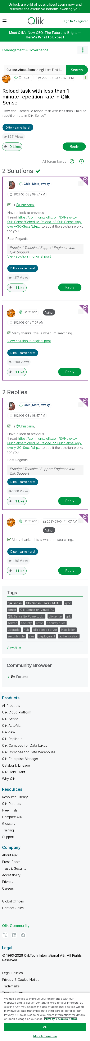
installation (68, 629)
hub (26, 629)
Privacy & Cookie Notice (20, 979)
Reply (74, 146)
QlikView (8, 732)
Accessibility (11, 875)
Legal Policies (12, 973)
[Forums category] (9, 676)
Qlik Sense (10, 719)
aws (31, 636)
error (39, 623)
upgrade (14, 629)
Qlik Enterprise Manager (20, 759)
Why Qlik (8, 779)
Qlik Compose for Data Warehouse (28, 752)
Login (62, 4)
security (26, 623)
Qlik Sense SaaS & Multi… (43, 603)
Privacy (7, 882)
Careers (8, 888)
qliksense (55, 616)
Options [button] (82, 50)
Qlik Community (16, 925)
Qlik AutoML (11, 725)
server (12, 623)
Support (8, 837)
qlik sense (15, 603)
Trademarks (11, 986)
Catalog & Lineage (16, 765)
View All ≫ (14, 647)
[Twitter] (5, 935)
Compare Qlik (12, 817)
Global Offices (13, 901)
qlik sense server (45, 629)
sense (12, 609)
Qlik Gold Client (13, 772)
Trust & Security (14, 868)
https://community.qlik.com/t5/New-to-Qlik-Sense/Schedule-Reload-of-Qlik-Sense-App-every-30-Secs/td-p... (44, 221)
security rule (16, 636)
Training (8, 830)
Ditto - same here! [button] (18, 127)
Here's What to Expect (45, 37)
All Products (11, 705)
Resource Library (15, 797)
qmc (68, 603)
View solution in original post (29, 256)
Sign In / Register (75, 21)
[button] (85, 77)
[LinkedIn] (14, 935)
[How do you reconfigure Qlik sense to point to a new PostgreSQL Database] (81, 161)
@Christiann (25, 205)
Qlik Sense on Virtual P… (37, 609)
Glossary (8, 823)
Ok (45, 1027)
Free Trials (10, 810)
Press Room (11, 862)
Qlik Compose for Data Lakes (24, 745)
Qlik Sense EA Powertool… (26, 616)
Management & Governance (26, 50)
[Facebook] (23, 935)
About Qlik (10, 855)
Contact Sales (13, 908)
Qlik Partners (11, 804)
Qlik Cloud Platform (16, 712)
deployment (47, 636)
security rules (56, 623)
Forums (22, 677)
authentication (68, 636)
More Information (45, 1036)
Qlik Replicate (12, 739)
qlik (68, 616)
